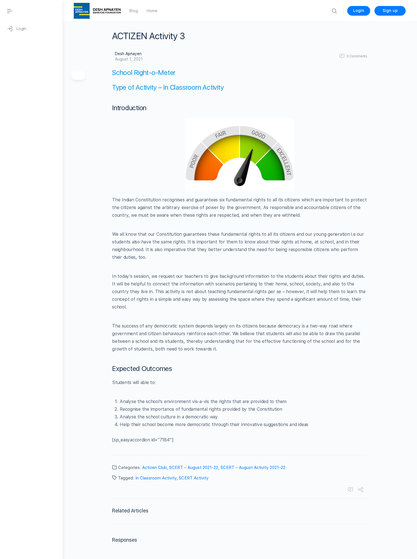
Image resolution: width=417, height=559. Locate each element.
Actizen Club (154, 467)
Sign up (390, 10)
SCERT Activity (193, 478)
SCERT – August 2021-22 (193, 467)
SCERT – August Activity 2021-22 (252, 467)
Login (358, 10)
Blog (133, 11)
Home (152, 11)
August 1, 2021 (129, 59)
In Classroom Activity (155, 478)
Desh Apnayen (128, 53)
